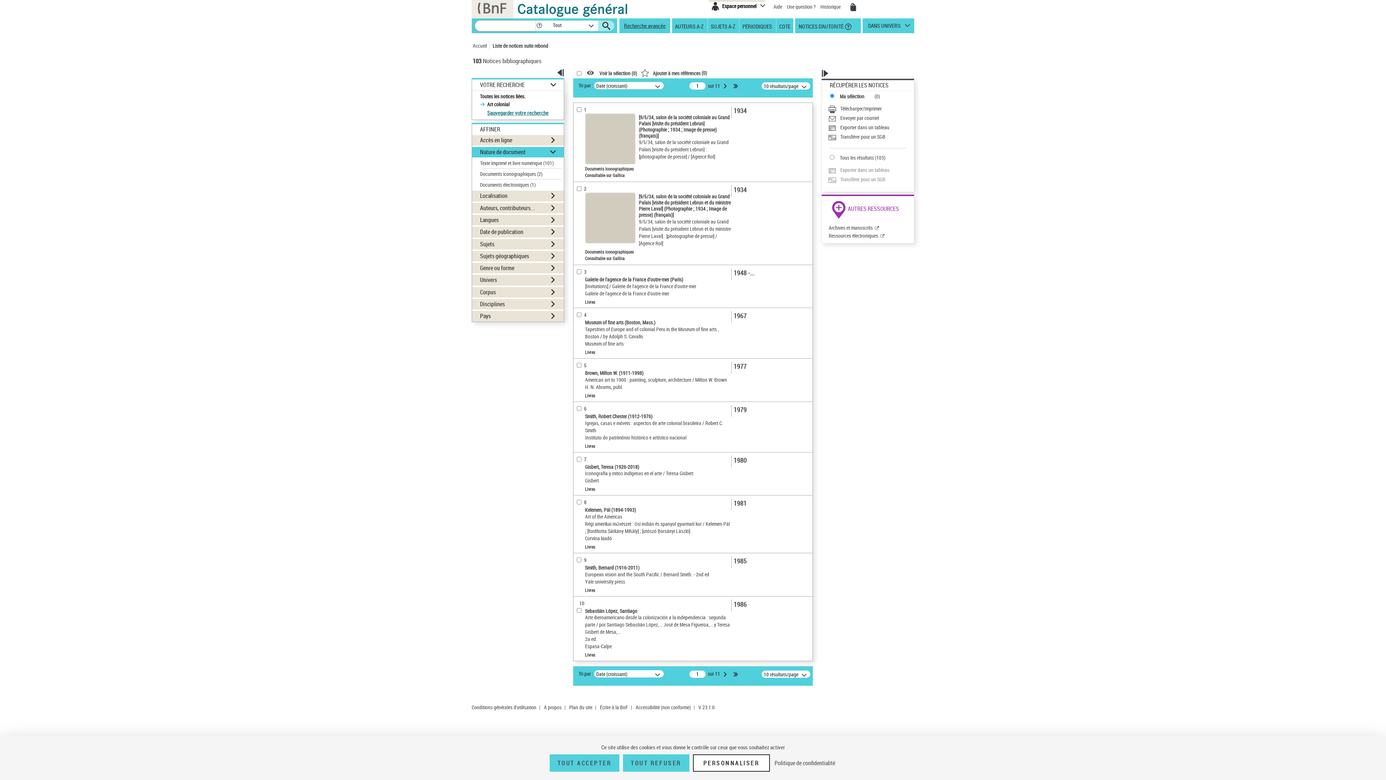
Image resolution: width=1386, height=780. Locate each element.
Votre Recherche (502, 85)
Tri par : (586, 85)
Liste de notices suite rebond (520, 45)
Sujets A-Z (723, 26)
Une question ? (802, 6)
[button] (539, 26)
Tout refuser (656, 763)
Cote (784, 26)
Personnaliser (731, 763)
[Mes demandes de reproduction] (853, 7)
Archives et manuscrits (851, 227)
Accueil (480, 45)
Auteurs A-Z (689, 26)
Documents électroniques (508, 184)
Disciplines (492, 304)
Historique (831, 6)
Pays (485, 316)
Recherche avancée (645, 25)
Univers (488, 280)
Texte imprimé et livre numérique (517, 163)
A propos (553, 707)
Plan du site (580, 707)
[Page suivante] (726, 85)
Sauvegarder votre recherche (518, 112)
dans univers (884, 27)
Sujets (487, 244)
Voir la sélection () (618, 73)
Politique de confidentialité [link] (805, 763)
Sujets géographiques (504, 256)
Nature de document (503, 152)
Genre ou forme (497, 268)
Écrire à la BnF (614, 707)
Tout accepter (585, 763)
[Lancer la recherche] (606, 26)
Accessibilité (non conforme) (663, 707)
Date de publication (501, 232)
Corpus (488, 292)
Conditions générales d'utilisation (504, 707)
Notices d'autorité (821, 26)
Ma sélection (852, 96)
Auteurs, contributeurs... (507, 208)
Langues (489, 220)
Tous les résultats (857, 157)
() (680, 72)
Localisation (493, 196)
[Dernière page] (736, 85)
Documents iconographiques (511, 173)
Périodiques (757, 26)
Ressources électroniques (853, 235)
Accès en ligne (496, 140)
